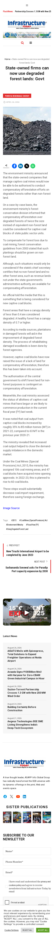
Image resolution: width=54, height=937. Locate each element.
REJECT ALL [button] (27, 930)
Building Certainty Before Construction (22, 709)
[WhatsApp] (32, 166)
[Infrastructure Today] (27, 24)
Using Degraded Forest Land (17, 529)
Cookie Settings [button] (11, 930)
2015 (14, 520)
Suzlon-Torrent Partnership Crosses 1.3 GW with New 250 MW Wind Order (27, 693)
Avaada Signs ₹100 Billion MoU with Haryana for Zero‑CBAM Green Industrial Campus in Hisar (26, 675)
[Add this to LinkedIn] (20, 166)
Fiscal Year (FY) (33, 524)
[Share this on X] (26, 166)
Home (7, 59)
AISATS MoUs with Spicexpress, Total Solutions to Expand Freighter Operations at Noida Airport (26, 656)
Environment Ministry (15, 524)
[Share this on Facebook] (14, 166)
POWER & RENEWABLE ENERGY (17, 96)
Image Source (11, 508)
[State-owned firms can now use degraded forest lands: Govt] (27, 130)
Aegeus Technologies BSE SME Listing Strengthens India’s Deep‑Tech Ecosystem (25, 724)
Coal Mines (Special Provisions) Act (33, 520)
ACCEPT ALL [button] (43, 930)
